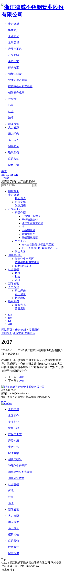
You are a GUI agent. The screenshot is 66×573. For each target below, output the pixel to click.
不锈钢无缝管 (30, 219)
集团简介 (13, 30)
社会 (11, 111)
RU (8, 174)
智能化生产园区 (17, 80)
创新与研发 (15, 73)
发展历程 (13, 42)
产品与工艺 (15, 48)
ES (12, 174)
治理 (11, 117)
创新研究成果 (16, 92)
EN (3, 174)
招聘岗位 (13, 146)
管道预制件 (28, 233)
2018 (21, 377)
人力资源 (13, 127)
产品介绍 (13, 55)
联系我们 (13, 152)
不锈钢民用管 (30, 237)
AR (16, 174)
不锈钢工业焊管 (31, 216)
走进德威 (13, 23)
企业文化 (13, 36)
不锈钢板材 (28, 230)
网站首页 (13, 191)
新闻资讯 (13, 123)
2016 (21, 380)
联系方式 (13, 158)
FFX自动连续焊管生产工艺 (38, 244)
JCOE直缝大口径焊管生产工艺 (40, 248)
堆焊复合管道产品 (32, 223)
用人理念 (13, 133)
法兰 (24, 226)
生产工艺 (13, 61)
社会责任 (13, 98)
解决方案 (13, 67)
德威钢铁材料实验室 (20, 86)
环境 (11, 105)
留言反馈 (13, 165)
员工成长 (13, 140)
